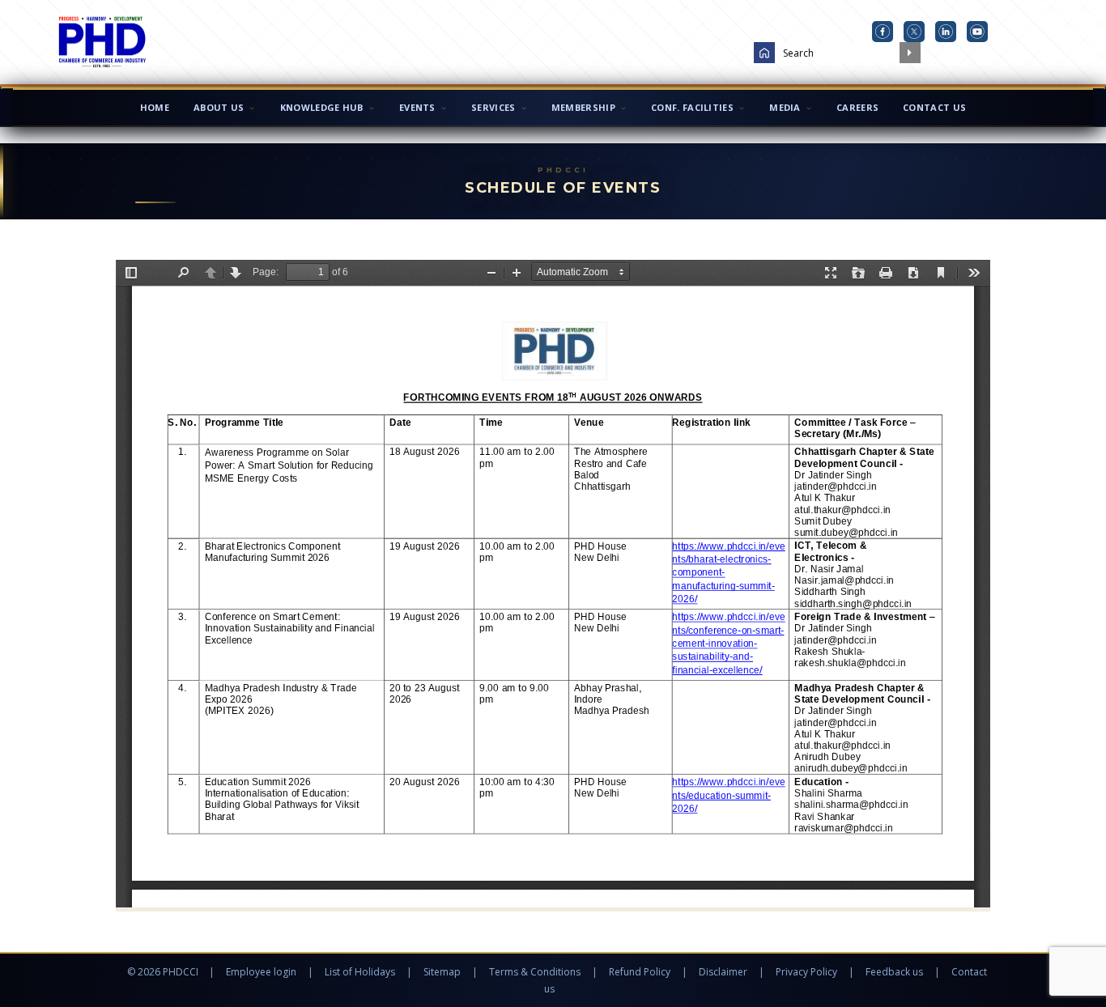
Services (493, 107)
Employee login (261, 972)
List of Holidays (360, 972)
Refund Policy (639, 972)
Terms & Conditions (535, 972)
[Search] (910, 52)
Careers (857, 107)
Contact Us (934, 107)
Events (417, 107)
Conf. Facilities (692, 107)
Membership (583, 107)
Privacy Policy (806, 972)
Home (154, 107)
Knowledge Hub (322, 107)
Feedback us (894, 972)
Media (785, 107)
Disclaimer (723, 972)
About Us (219, 107)
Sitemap (442, 972)
